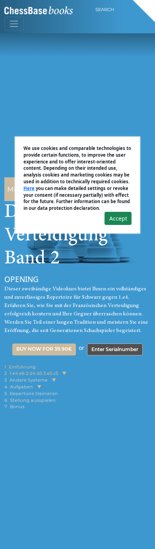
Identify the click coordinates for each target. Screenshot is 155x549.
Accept (118, 218)
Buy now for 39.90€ (44, 349)
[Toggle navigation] (14, 24)
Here (29, 188)
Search (104, 9)
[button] (64, 373)
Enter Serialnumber (114, 349)
